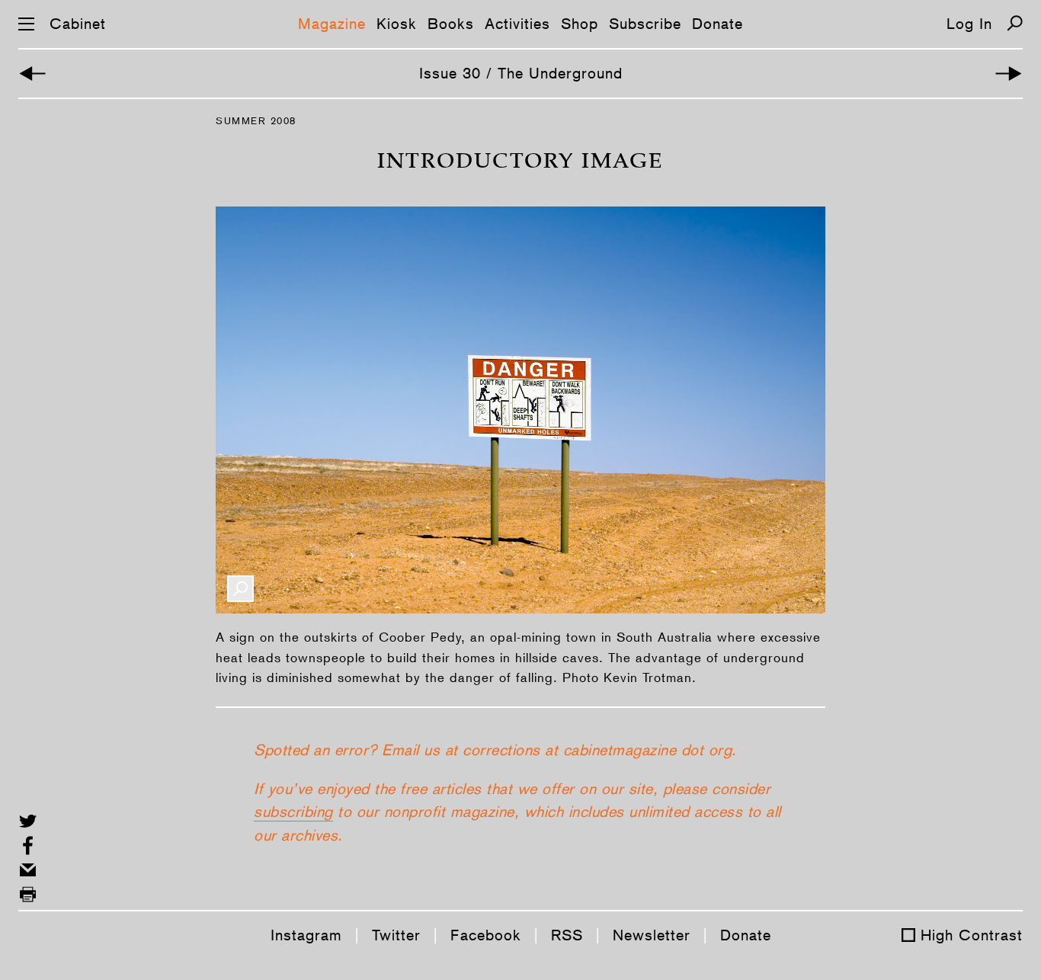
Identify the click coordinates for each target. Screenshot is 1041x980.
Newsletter (651, 935)
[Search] (1015, 23)
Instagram (306, 935)
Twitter (396, 935)
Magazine (332, 23)
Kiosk (396, 23)
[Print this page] (27, 894)
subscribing (293, 811)
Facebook (485, 935)
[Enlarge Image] (240, 588)
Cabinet (78, 23)
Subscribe (645, 23)
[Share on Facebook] (27, 845)
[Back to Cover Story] (32, 74)
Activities (517, 23)
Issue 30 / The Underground (521, 73)
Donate (717, 23)
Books (451, 23)
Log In (969, 23)
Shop (579, 23)
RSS (567, 935)
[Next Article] (1009, 74)
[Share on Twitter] (27, 821)
